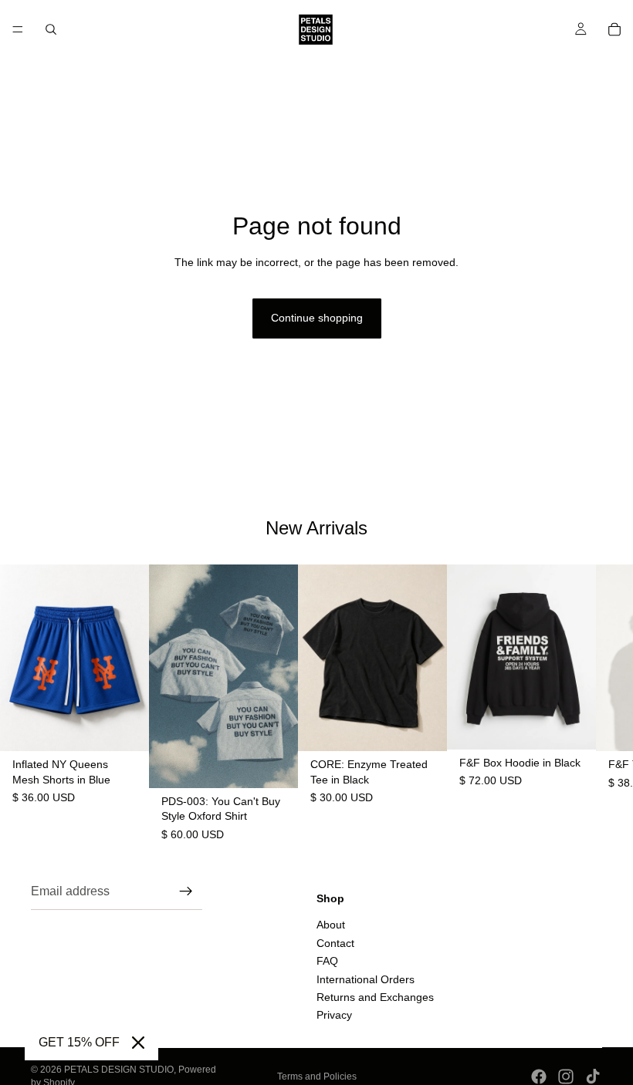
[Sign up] (186, 891)
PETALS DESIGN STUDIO (119, 1069)
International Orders (365, 978)
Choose (138, 727)
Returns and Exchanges (375, 997)
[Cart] (614, 29)
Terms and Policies (317, 1076)
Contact (335, 942)
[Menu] (18, 29)
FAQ (327, 961)
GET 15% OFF (79, 1042)
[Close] (138, 1042)
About (330, 924)
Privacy (334, 1015)
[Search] (51, 29)
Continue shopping (317, 318)
